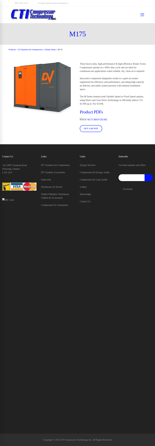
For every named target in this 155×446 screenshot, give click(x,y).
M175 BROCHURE (97, 119)
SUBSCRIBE (149, 177)
